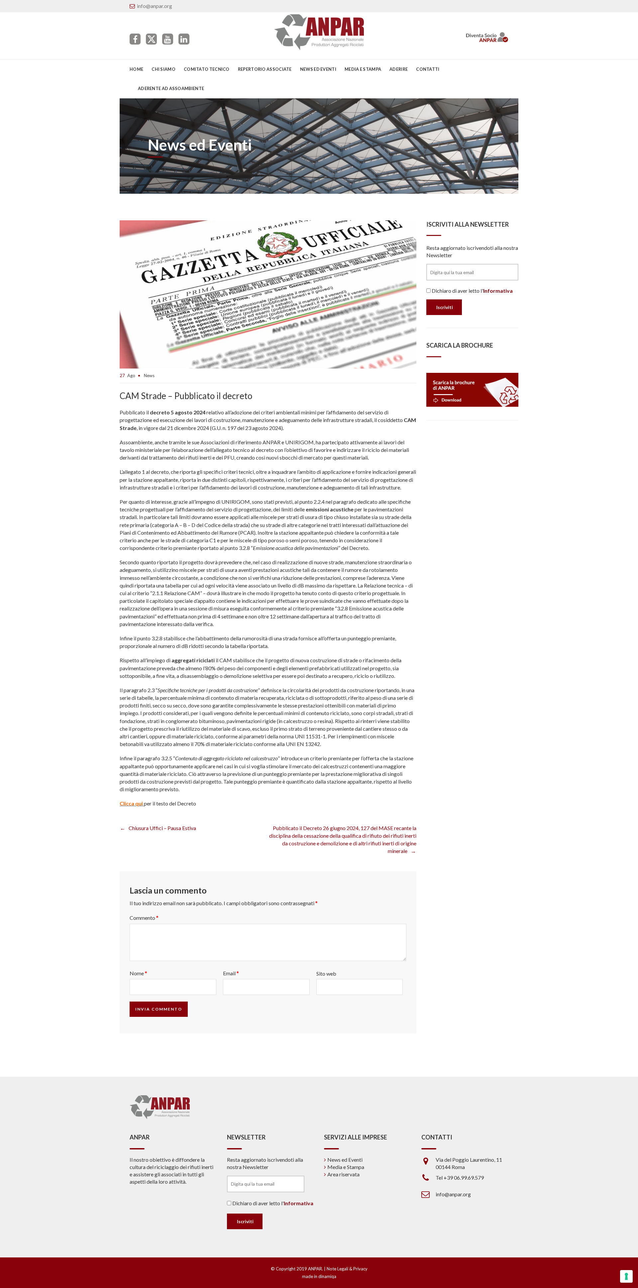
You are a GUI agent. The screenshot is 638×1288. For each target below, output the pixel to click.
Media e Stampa (363, 69)
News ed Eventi (345, 1159)
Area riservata (343, 1174)
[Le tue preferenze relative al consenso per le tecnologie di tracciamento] (626, 1276)
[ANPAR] (319, 32)
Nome (138, 973)
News (149, 375)
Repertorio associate (265, 69)
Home (136, 69)
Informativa (498, 290)
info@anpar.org (154, 6)
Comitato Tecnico (207, 69)
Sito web (326, 973)
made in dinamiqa (319, 1276)
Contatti (427, 69)
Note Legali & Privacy (347, 1268)
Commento (144, 917)
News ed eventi (318, 69)
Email (231, 973)
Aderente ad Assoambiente (171, 88)
